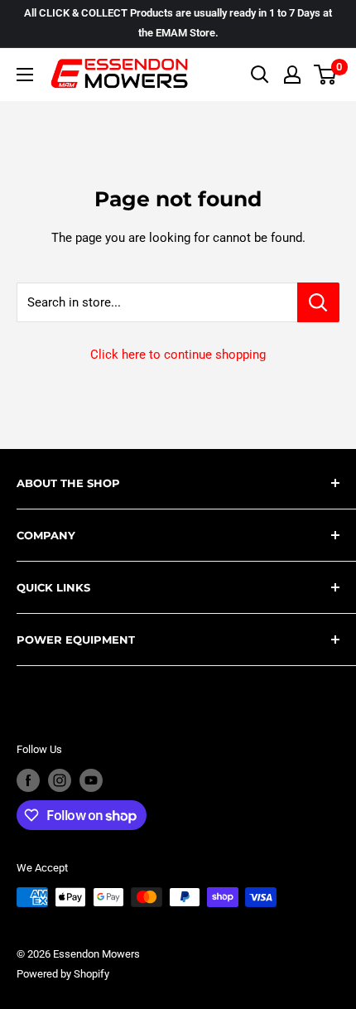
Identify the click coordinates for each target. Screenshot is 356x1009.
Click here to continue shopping (178, 354)
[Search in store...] (318, 302)
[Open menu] (25, 74)
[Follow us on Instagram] (59, 780)
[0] (325, 74)
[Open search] (260, 74)
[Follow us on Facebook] (28, 780)
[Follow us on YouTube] (91, 780)
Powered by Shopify (63, 974)
